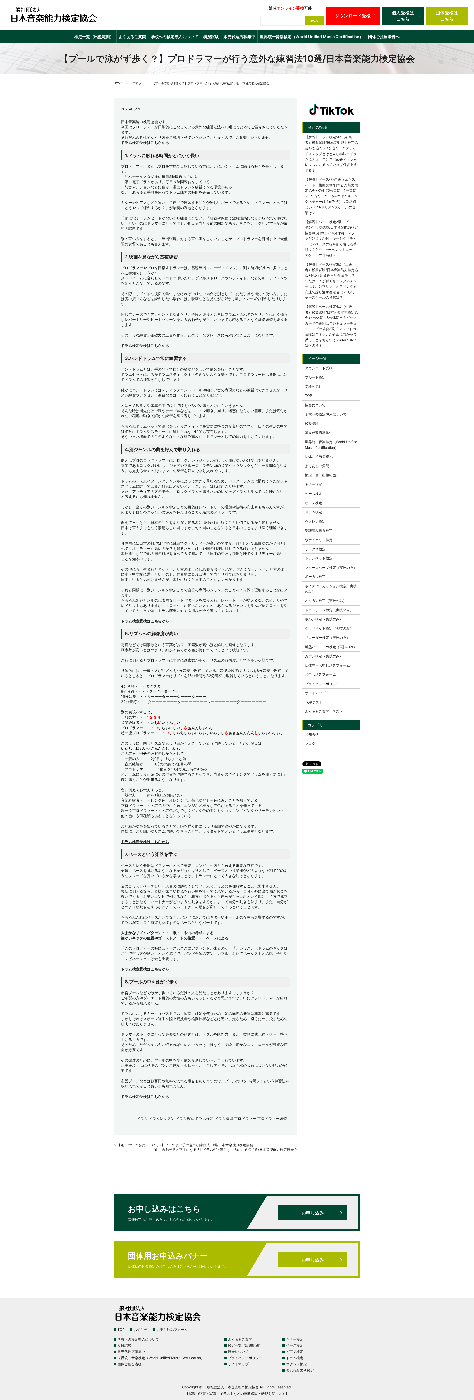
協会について (315, 405)
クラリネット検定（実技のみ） (329, 628)
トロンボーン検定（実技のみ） (329, 610)
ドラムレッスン (162, 1118)
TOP (308, 396)
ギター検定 (313, 484)
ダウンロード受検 (353, 15)
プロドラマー (245, 1118)
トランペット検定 (319, 558)
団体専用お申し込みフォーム (327, 665)
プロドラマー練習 (272, 1118)
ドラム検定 (204, 1118)
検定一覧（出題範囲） (94, 36)
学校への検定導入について (174, 36)
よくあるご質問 (132, 36)
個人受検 (403, 15)
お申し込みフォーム (320, 674)
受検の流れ (313, 386)
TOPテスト (313, 702)
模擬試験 (211, 36)
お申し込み (313, 1212)
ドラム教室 (185, 1118)
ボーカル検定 (315, 576)
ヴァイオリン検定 (319, 540)
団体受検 (447, 15)
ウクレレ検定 (315, 521)
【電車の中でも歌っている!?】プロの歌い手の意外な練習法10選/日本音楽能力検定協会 (185, 1145)
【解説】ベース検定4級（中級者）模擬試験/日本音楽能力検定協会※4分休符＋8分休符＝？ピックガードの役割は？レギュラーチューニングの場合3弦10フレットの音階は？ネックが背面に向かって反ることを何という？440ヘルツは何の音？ (331, 325)
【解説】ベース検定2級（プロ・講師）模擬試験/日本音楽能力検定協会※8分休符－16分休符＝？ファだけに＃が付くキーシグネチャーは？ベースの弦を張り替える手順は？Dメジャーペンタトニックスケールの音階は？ (331, 238)
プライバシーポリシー (322, 684)
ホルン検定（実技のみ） (324, 619)
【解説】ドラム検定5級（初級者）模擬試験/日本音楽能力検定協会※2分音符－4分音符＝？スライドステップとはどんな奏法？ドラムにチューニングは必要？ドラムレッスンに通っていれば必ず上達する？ (331, 153)
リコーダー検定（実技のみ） (327, 637)
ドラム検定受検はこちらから (145, 142)
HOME (118, 83)
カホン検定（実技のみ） (324, 656)
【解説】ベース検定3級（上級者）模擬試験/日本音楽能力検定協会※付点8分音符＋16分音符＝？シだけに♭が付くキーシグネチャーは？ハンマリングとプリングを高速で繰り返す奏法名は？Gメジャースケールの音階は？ (331, 280)
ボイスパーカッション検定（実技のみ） (331, 588)
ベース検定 (313, 494)
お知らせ (312, 734)
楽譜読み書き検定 (319, 530)
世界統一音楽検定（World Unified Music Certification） (311, 36)
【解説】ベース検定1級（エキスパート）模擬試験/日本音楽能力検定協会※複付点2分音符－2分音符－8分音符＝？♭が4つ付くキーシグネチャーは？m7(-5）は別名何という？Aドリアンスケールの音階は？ (331, 196)
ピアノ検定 (313, 503)
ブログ (137, 83)
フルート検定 (315, 377)
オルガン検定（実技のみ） (325, 600)
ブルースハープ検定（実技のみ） (331, 567)
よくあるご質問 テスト (324, 711)
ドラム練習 (224, 1118)
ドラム (142, 1118)
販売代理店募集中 (239, 36)
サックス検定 (315, 549)
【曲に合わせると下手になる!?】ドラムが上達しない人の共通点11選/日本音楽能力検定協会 (223, 1149)
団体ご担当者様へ (384, 36)
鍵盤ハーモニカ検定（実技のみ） (331, 647)
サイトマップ (315, 693)
